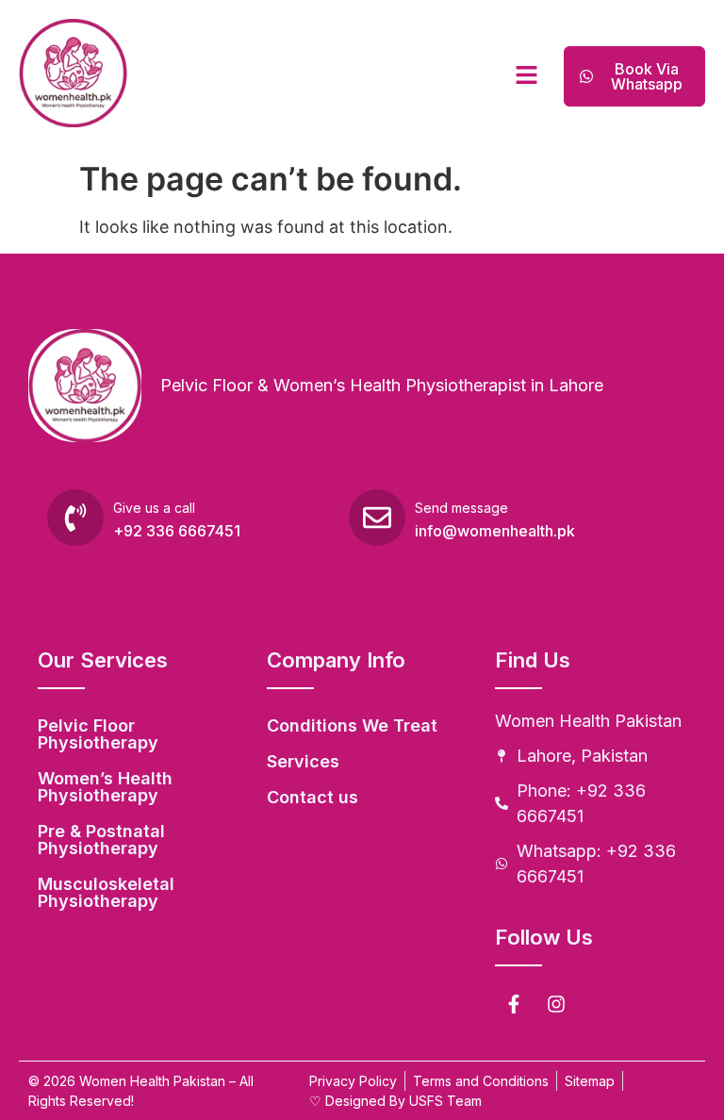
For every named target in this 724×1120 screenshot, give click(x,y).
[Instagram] (556, 1004)
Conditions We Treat (352, 725)
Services (303, 761)
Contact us (312, 797)
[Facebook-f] (514, 1004)
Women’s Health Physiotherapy (105, 786)
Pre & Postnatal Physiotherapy (101, 839)
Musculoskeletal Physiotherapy (106, 892)
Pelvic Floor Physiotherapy (98, 734)
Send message (461, 508)
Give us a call (154, 508)
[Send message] (377, 517)
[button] (526, 76)
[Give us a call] (75, 517)
